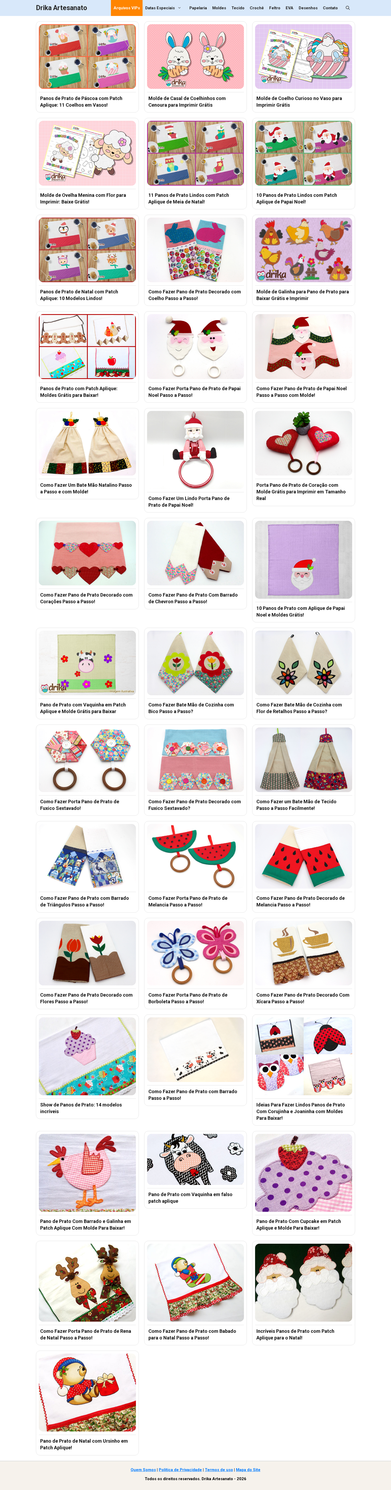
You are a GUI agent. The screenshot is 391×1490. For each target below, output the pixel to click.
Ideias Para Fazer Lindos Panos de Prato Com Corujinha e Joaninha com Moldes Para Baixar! (300, 1111)
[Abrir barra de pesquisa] (347, 8)
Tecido (237, 8)
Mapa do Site (248, 1469)
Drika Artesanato (61, 8)
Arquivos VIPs (127, 8)
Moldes (219, 8)
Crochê (257, 8)
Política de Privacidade (180, 1469)
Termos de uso (219, 1469)
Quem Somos (143, 1469)
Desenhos (308, 8)
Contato (330, 8)
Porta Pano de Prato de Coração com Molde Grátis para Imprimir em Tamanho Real (301, 491)
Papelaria (198, 8)
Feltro (274, 8)
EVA (289, 8)
